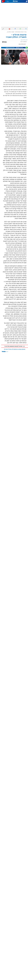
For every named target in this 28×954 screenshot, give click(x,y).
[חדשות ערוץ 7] (14, 1)
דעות (21, 31)
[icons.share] (2, 1)
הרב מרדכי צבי (21, 44)
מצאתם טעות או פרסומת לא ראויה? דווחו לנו (13, 349)
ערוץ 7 (24, 31)
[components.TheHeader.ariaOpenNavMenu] (23, 1)
